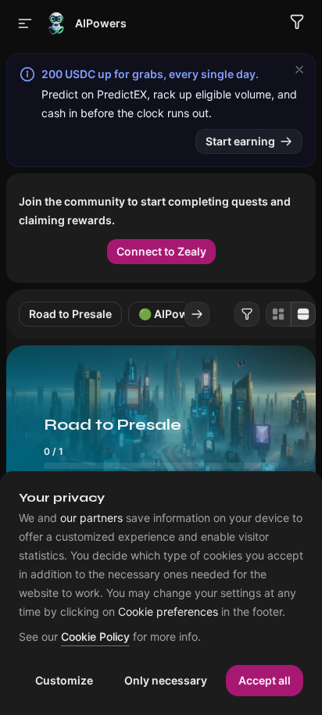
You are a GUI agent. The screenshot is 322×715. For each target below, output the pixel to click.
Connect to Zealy (161, 251)
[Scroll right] (196, 314)
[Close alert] (299, 69)
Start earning (240, 141)
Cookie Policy (95, 637)
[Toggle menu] (25, 23)
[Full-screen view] (303, 314)
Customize (64, 680)
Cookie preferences (168, 611)
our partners (91, 518)
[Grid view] (278, 314)
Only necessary (165, 680)
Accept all (264, 680)
